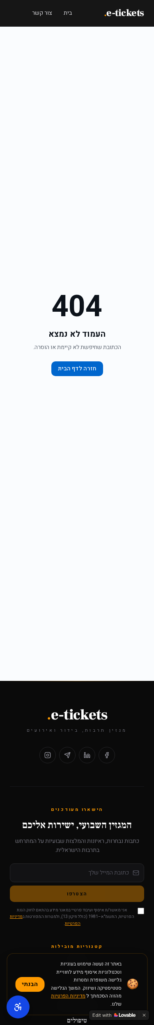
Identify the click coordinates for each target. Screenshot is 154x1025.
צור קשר (42, 13)
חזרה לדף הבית (77, 368)
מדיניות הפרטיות (68, 996)
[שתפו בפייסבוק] (107, 755)
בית (68, 13)
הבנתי (30, 984)
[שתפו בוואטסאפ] (67, 755)
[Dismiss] (144, 1015)
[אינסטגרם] (47, 755)
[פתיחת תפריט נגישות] (18, 1006)
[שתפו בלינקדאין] (87, 755)
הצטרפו (77, 893)
